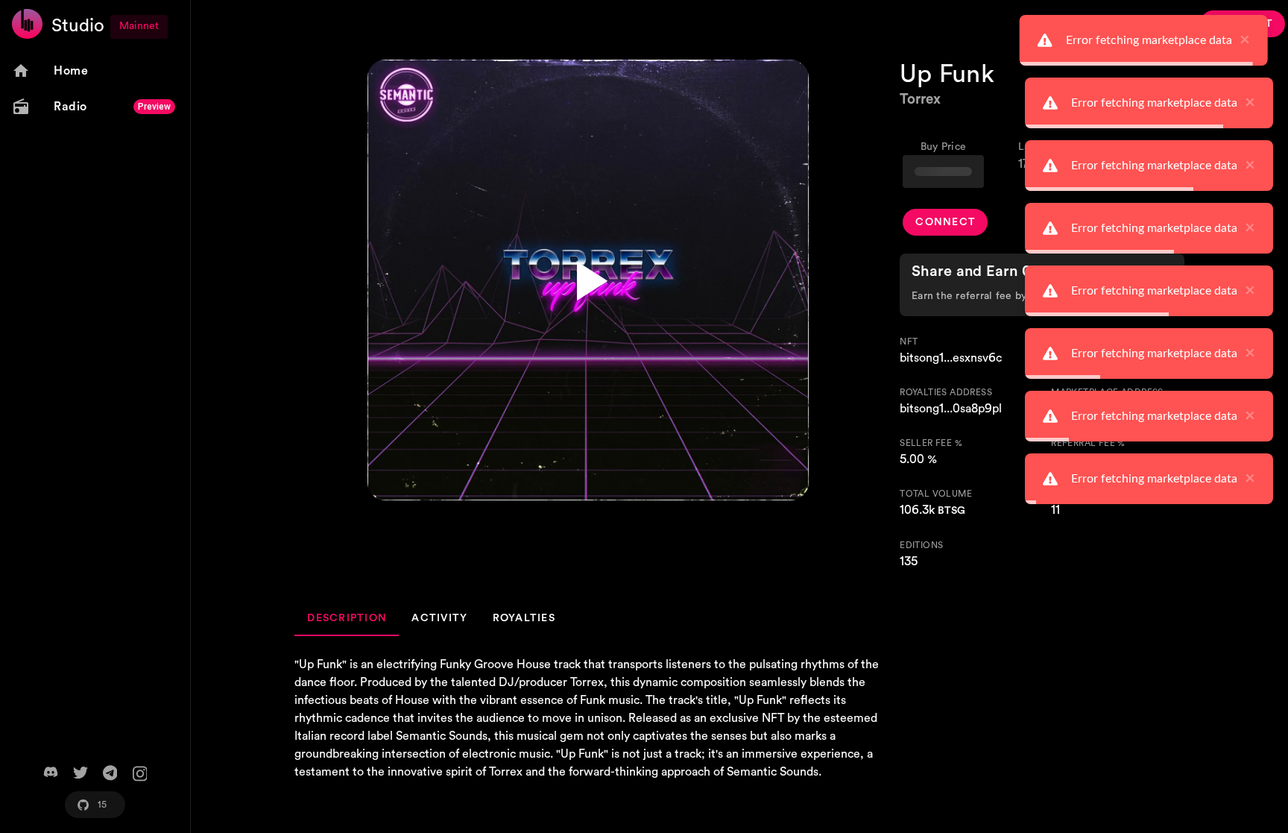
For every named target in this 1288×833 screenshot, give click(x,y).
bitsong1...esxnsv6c (951, 358)
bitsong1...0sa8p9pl (951, 409)
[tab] (346, 618)
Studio (77, 26)
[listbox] (95, 89)
